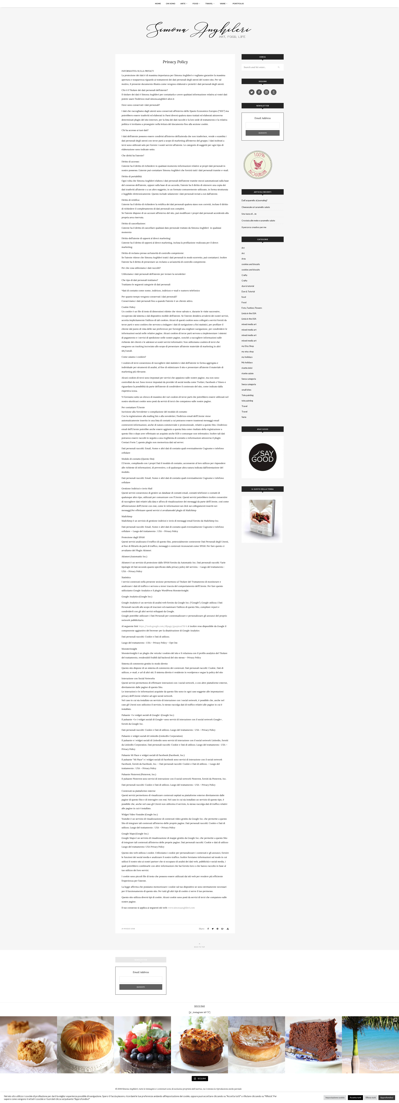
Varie (223, 3)
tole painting (247, 400)
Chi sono (170, 3)
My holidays (247, 362)
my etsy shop (248, 351)
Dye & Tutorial (248, 291)
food (244, 297)
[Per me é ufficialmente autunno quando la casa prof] (256, 1044)
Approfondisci (386, 1097)
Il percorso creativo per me (254, 227)
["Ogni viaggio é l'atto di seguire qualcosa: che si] (370, 1044)
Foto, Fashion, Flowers (252, 308)
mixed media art (249, 324)
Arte (182, 3)
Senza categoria (249, 379)
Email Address (263, 118)
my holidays (247, 357)
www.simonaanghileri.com (181, 907)
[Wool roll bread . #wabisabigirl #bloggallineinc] (85, 1044)
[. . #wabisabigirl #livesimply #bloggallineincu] (142, 1044)
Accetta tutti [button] (355, 1097)
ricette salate (247, 373)
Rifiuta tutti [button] (371, 1097)
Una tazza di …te (249, 214)
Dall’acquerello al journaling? (254, 200)
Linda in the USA (249, 313)
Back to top (199, 947)
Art (243, 248)
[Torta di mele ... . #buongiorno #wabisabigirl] (199, 1044)
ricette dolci (247, 368)
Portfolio (238, 3)
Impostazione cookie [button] (334, 1097)
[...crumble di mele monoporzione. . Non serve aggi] (28, 1044)
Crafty (244, 275)
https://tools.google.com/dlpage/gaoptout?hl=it (163, 626)
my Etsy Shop (248, 346)
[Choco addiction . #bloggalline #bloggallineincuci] (313, 1044)
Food (195, 3)
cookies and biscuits (251, 264)
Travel (209, 3)
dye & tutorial (248, 286)
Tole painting (247, 395)
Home (158, 3)
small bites (246, 390)
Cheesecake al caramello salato (256, 207)
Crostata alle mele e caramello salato (258, 220)
